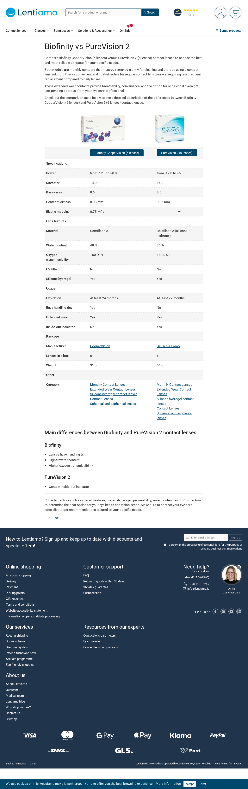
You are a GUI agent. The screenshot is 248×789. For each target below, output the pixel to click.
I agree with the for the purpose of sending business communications (205, 546)
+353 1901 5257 (198, 584)
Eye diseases (91, 641)
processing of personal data (203, 544)
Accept (189, 784)
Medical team (15, 695)
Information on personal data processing (33, 616)
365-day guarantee (95, 587)
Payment (12, 587)
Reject (202, 784)
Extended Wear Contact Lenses (113, 389)
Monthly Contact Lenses (108, 384)
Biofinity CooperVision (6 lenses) (117, 153)
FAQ (86, 575)
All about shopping (18, 575)
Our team (12, 689)
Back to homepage (16, 763)
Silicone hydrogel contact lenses (113, 394)
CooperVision (100, 346)
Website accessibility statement (26, 610)
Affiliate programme (19, 659)
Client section (92, 593)
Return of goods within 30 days (104, 581)
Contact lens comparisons (100, 647)
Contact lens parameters (99, 635)
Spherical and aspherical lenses (113, 403)
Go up (33, 763)
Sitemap (11, 719)
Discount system (17, 647)
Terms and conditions (20, 604)
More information (168, 783)
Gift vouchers (14, 599)
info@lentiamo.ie (198, 588)
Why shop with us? (18, 707)
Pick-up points (15, 593)
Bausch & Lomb (168, 346)
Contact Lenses (101, 399)
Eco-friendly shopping (20, 664)
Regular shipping (17, 635)
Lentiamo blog (15, 701)
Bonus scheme (15, 641)
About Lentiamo (16, 684)
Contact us (13, 713)
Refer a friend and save (21, 653)
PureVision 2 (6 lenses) (177, 153)
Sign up (235, 537)
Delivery (11, 581)
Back (55, 518)
